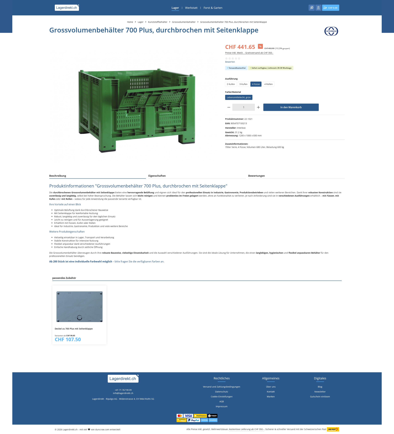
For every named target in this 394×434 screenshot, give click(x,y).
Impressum (221, 406)
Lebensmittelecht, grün (239, 97)
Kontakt (271, 391)
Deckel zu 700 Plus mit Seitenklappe (74, 328)
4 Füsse (256, 84)
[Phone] (4, 275)
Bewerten (230, 61)
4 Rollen (268, 84)
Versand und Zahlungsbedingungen (221, 386)
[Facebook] (4, 263)
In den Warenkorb (291, 107)
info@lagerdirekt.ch (123, 393)
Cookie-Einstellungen (222, 396)
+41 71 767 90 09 (123, 389)
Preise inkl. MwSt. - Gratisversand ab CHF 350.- (249, 52)
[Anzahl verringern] (228, 107)
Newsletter (320, 391)
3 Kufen (243, 84)
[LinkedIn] (4, 269)
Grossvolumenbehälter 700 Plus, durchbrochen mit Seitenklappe (233, 21)
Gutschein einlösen (320, 396)
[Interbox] (331, 31)
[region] (134, 106)
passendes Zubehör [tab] (64, 278)
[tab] (97, 176)
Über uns (271, 386)
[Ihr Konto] (318, 8)
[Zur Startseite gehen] (67, 8)
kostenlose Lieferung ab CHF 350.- (246, 429)
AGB (221, 401)
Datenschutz (221, 391)
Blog (320, 386)
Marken (271, 396)
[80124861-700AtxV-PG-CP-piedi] (134, 106)
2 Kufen (231, 84)
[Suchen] (312, 8)
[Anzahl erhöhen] (258, 107)
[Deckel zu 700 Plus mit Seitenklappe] (79, 306)
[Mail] (4, 281)
